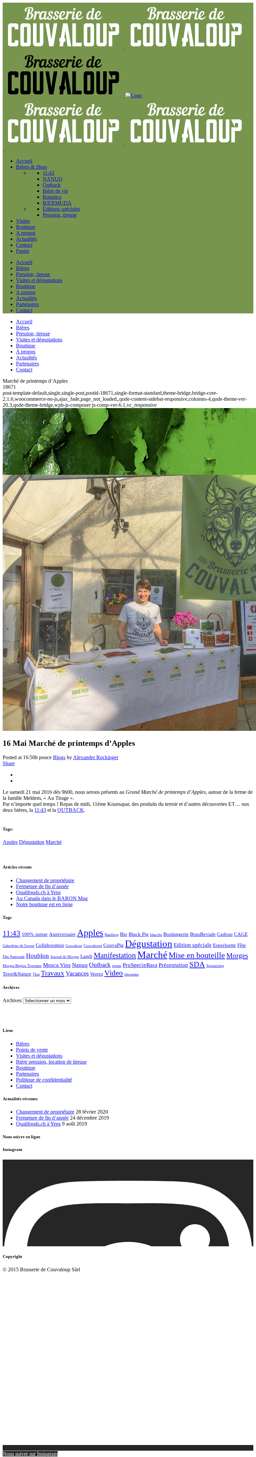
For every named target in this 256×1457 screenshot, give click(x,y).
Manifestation (115, 955)
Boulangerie (176, 934)
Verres (96, 974)
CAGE (241, 934)
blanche (156, 935)
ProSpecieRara (140, 965)
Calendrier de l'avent (18, 946)
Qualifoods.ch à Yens (38, 892)
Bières (22, 1044)
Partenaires (27, 1074)
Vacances (77, 973)
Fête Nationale (14, 957)
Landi (86, 956)
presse (116, 966)
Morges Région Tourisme (22, 966)
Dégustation (31, 842)
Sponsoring (215, 966)
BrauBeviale (203, 934)
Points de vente (32, 1050)
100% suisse (35, 934)
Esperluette (224, 945)
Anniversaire (62, 934)
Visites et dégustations (39, 1056)
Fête (241, 945)
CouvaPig (113, 945)
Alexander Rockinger (95, 757)
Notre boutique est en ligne (44, 904)
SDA (197, 964)
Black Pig (139, 934)
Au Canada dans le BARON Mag (52, 898)
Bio (123, 934)
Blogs (59, 757)
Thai (36, 974)
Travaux (52, 973)
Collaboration (50, 945)
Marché (54, 842)
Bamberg (112, 935)
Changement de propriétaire (45, 880)
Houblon (37, 955)
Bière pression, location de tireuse (51, 1062)
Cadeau (225, 934)
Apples (10, 842)
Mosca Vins (57, 965)
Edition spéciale (193, 945)
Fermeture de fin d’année (42, 886)
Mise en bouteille (197, 955)
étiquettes (131, 974)
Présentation (173, 965)
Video (113, 973)
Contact (24, 1086)
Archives (12, 1000)
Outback (100, 964)
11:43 (40, 810)
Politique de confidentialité (44, 1080)
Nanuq (80, 965)
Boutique (25, 1068)
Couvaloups (93, 946)
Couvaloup (73, 946)
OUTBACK (70, 810)
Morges (237, 956)
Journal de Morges (64, 957)
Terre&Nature (17, 974)
